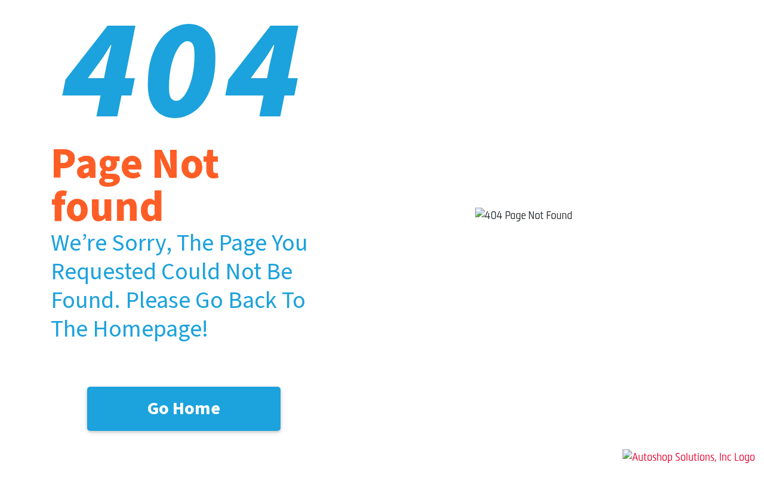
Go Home (183, 408)
